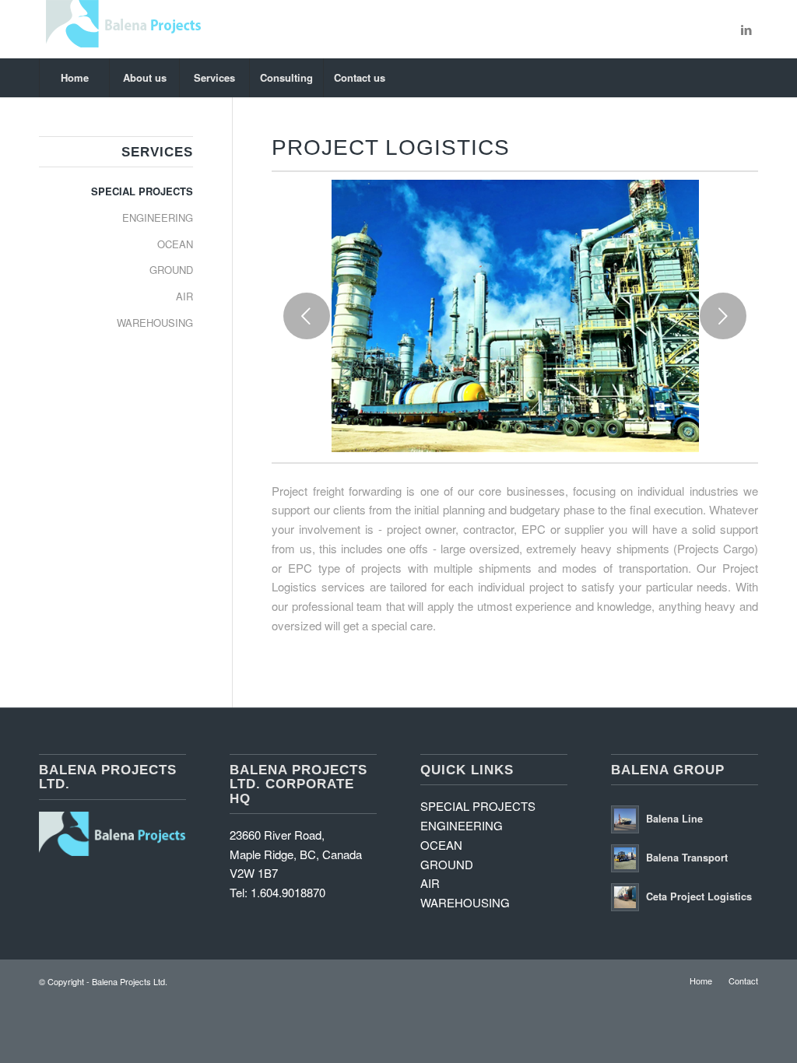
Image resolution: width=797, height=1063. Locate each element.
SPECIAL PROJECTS (142, 191)
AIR (184, 296)
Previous (306, 316)
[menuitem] (74, 77)
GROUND (171, 269)
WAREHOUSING (155, 322)
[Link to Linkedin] (746, 29)
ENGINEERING (157, 217)
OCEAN (175, 244)
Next (723, 316)
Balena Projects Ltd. (129, 981)
